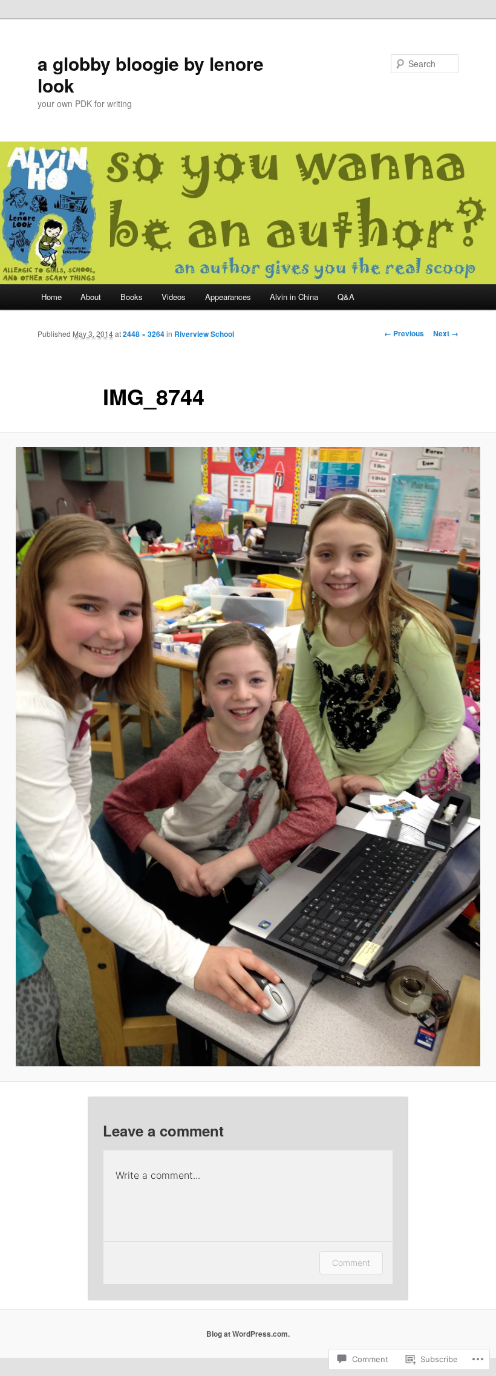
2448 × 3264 (144, 333)
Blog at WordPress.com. (248, 1333)
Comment (351, 1262)
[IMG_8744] (248, 756)
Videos (174, 296)
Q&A (346, 296)
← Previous (404, 333)
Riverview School (204, 333)
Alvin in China (294, 296)
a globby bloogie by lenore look (151, 74)
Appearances (228, 296)
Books (131, 296)
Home (51, 296)
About (90, 296)
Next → (445, 333)
